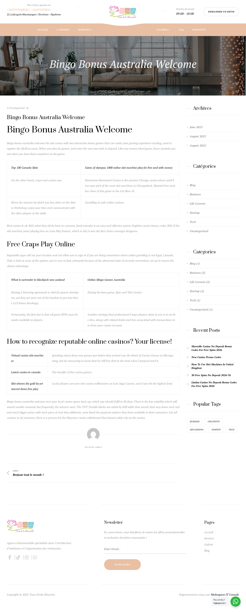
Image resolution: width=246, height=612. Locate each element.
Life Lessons (197, 203)
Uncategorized (199, 231)
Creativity (214, 421)
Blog (192, 185)
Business (195, 194)
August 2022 (198, 145)
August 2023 (198, 136)
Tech (193, 222)
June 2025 (196, 127)
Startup (195, 213)
